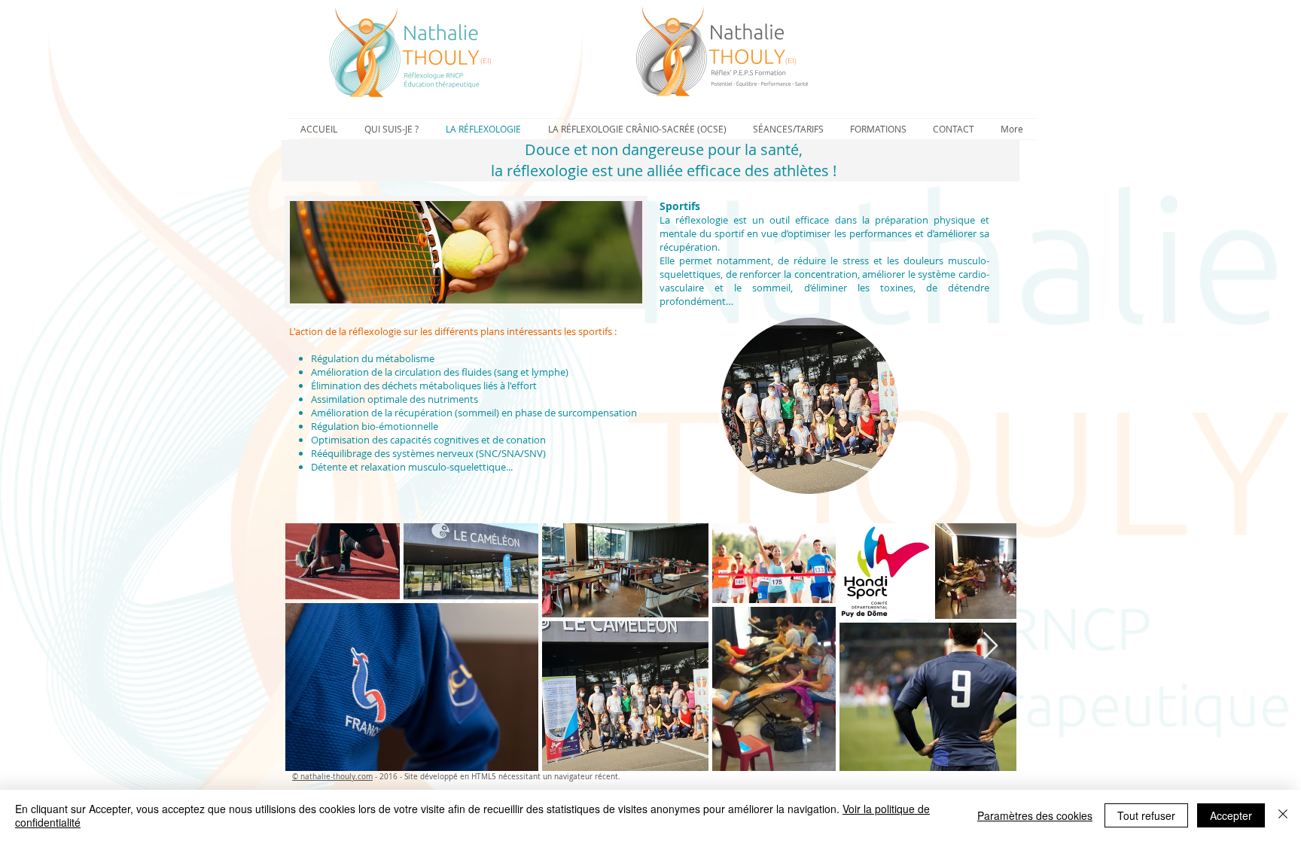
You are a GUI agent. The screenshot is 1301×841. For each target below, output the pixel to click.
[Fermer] (1283, 815)
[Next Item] (990, 646)
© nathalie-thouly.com (332, 777)
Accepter (1231, 815)
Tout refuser (1146, 815)
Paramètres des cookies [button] (1034, 815)
